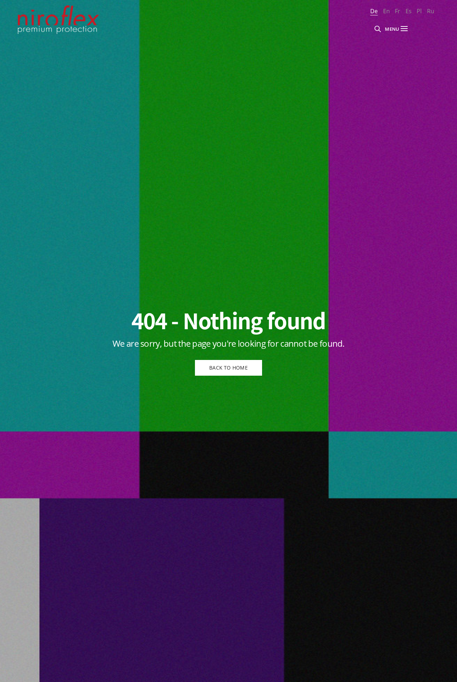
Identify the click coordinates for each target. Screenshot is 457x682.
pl (419, 11)
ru (430, 11)
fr (397, 11)
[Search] (378, 29)
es (409, 11)
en (386, 11)
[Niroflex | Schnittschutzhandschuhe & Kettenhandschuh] (58, 19)
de (374, 11)
